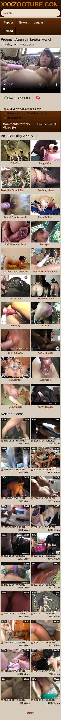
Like (10, 98)
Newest (23, 22)
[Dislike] (37, 98)
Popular (9, 22)
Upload (8, 31)
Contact (30, 713)
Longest (39, 22)
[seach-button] (57, 3)
